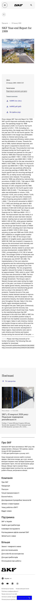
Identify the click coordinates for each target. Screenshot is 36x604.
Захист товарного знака (11, 546)
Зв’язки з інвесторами (10, 504)
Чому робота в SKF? (9, 507)
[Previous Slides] (7, 413)
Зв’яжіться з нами (8, 536)
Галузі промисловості (10, 493)
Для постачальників (9, 550)
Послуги (4, 489)
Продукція (5, 486)
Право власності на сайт (9, 594)
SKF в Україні (6, 521)
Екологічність (7, 497)
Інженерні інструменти (10, 529)
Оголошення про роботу (11, 561)
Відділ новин (6, 511)
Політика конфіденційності (10, 591)
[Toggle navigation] (4, 5)
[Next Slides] (29, 413)
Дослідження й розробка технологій (16, 500)
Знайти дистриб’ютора (10, 525)
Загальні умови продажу (9, 596)
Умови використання (22, 588)
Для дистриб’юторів (9, 557)
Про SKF (4, 482)
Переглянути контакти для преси (16, 91)
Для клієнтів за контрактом (12, 554)
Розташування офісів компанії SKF (15, 532)
